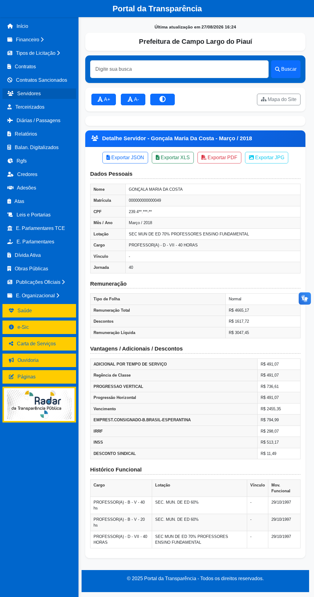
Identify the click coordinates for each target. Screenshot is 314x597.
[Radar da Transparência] (39, 404)
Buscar (289, 69)
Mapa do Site (281, 99)
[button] (39, 40)
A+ (106, 99)
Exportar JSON (127, 157)
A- (136, 99)
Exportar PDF (221, 157)
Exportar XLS (174, 157)
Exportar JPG (269, 157)
